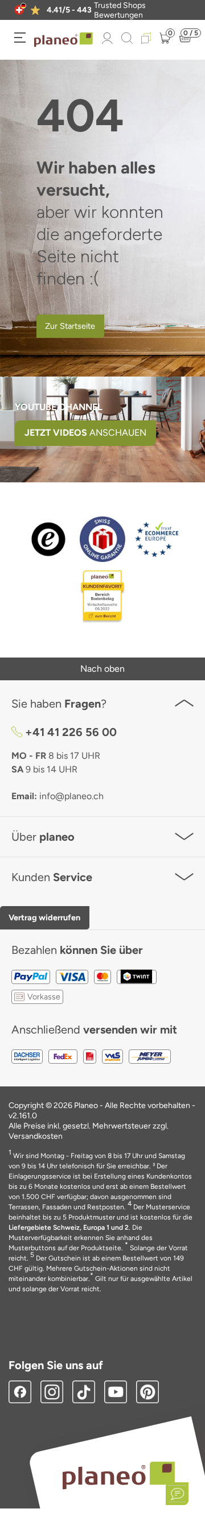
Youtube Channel (58, 407)
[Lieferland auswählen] (19, 10)
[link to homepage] (63, 39)
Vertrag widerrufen (44, 917)
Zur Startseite (70, 326)
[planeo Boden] (118, 1474)
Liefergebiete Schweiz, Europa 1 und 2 (69, 1227)
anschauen (85, 432)
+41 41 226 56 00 (71, 732)
